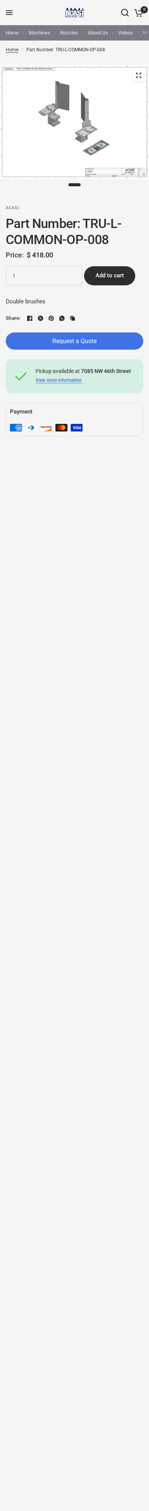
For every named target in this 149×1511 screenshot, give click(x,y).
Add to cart (110, 275)
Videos (125, 33)
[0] (137, 12)
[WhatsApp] (61, 318)
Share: (13, 318)
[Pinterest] (51, 318)
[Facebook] (29, 318)
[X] (40, 318)
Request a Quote (74, 341)
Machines (39, 33)
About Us (98, 33)
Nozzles (69, 33)
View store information (59, 380)
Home (12, 33)
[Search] (124, 12)
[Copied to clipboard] (72, 318)
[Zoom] (138, 75)
